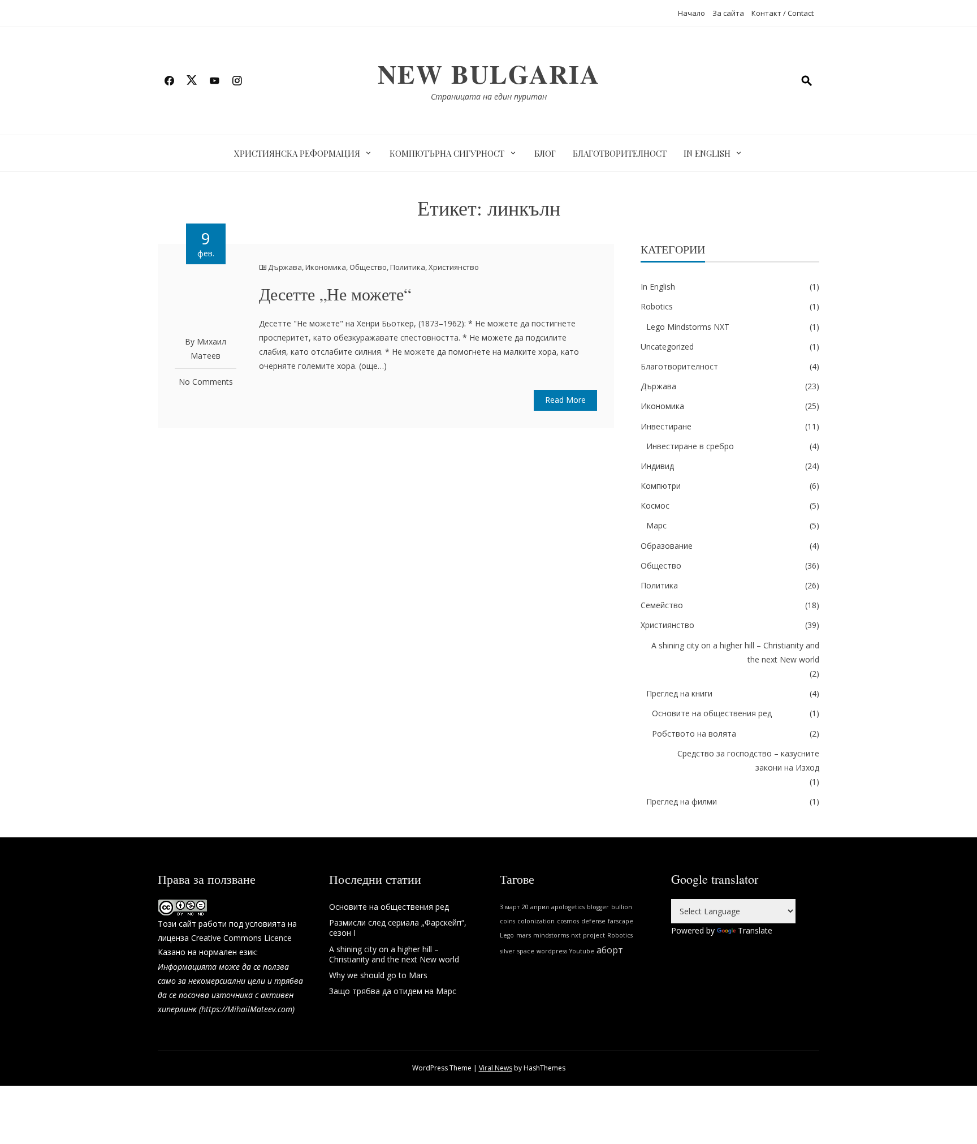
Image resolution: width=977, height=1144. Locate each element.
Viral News (495, 1068)
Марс (656, 525)
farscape (620, 921)
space (525, 951)
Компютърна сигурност (447, 153)
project (594, 935)
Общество (368, 267)
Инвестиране (666, 426)
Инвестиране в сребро (690, 446)
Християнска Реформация (297, 153)
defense (593, 921)
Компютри (661, 485)
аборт (609, 950)
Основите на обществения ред (712, 713)
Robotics (657, 306)
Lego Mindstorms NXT (687, 326)
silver (507, 951)
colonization (536, 921)
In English (707, 153)
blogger (598, 907)
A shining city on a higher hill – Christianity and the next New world (735, 652)
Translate (755, 930)
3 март (510, 907)
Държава (285, 267)
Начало (691, 13)
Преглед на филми (681, 801)
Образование (667, 545)
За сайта (728, 13)
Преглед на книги (679, 693)
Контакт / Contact (782, 13)
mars (523, 935)
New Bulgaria (489, 74)
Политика (407, 267)
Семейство (662, 605)
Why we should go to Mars (378, 975)
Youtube (581, 951)
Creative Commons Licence (241, 937)
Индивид (657, 466)
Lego (507, 935)
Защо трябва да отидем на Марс (392, 991)
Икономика (325, 267)
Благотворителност (620, 153)
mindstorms (551, 935)
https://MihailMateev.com (246, 1009)
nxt (576, 935)
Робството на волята (694, 733)
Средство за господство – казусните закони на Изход (748, 760)
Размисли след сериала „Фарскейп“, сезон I (397, 927)
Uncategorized (667, 346)
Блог (545, 153)
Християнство (454, 267)
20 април (535, 907)
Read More (565, 399)
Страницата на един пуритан (489, 96)
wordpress (552, 951)
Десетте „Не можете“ (335, 293)
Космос (655, 505)
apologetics (568, 907)
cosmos (568, 921)
